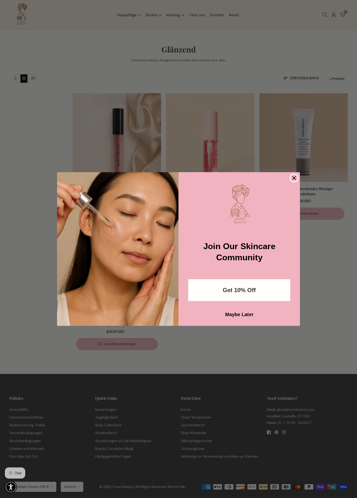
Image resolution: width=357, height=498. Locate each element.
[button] (11, 487)
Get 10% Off (239, 290)
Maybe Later (239, 314)
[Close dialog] (294, 178)
